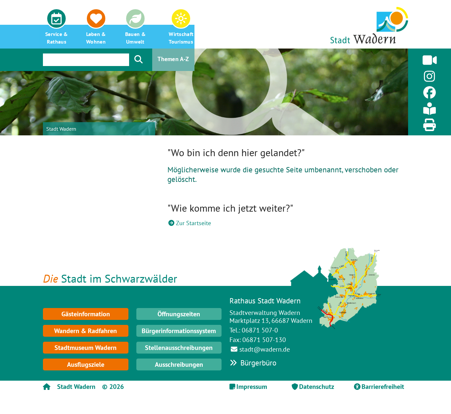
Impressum (251, 386)
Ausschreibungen (179, 364)
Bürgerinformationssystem (179, 331)
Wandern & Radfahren (85, 331)
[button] (56, 24)
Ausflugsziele (85, 364)
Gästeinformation (85, 314)
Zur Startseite (193, 223)
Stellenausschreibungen (179, 347)
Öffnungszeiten (178, 314)
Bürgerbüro (257, 362)
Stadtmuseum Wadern (85, 347)
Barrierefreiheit (383, 386)
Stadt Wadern (61, 128)
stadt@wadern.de (264, 349)
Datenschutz (316, 386)
